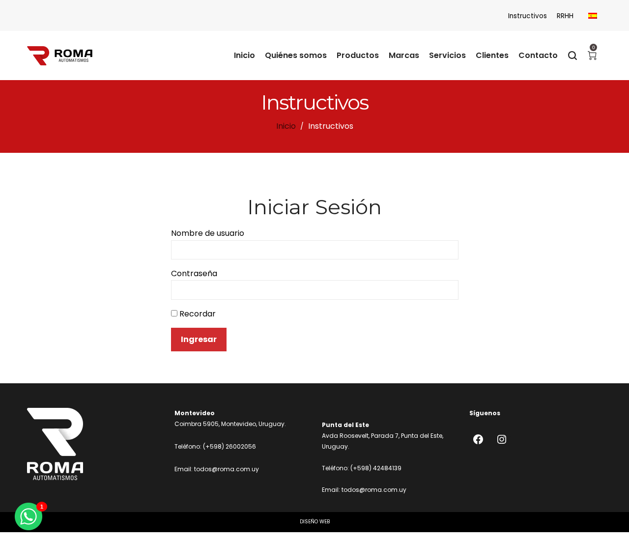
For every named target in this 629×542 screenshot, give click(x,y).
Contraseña (194, 273)
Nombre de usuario (207, 233)
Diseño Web (315, 521)
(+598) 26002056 (229, 446)
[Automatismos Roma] (59, 55)
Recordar (196, 313)
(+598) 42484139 (375, 468)
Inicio (286, 126)
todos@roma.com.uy (226, 469)
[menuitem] (592, 16)
